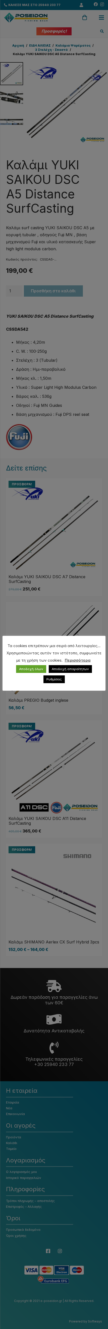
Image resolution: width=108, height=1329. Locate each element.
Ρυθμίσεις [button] (54, 679)
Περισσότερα (78, 660)
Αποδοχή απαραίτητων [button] (70, 669)
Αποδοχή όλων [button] (31, 669)
